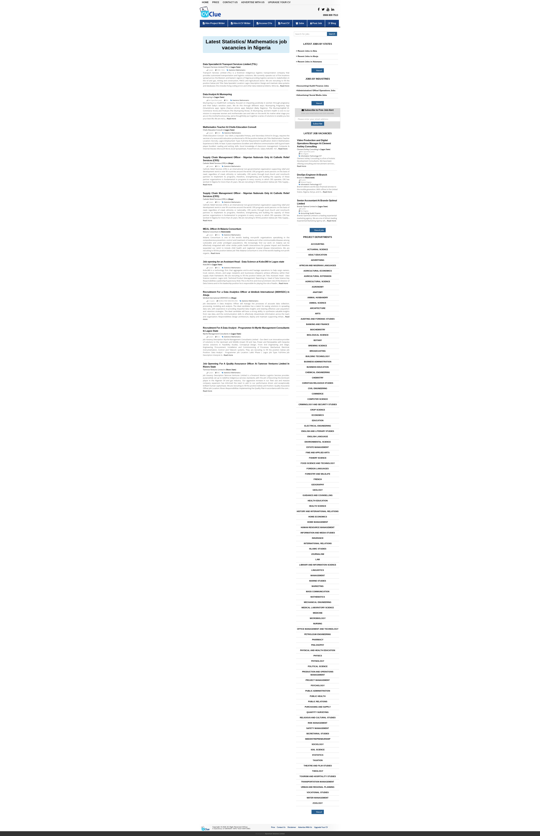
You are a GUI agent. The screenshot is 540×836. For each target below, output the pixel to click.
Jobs (301, 23)
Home (205, 2)
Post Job (317, 23)
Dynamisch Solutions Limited (274, 834)
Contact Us (230, 2)
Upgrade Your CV (279, 2)
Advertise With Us (253, 2)
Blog (333, 23)
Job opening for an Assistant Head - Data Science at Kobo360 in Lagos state (243, 262)
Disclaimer (292, 827)
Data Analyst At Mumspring (217, 94)
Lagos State (235, 67)
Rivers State (231, 369)
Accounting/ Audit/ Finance (310, 213)
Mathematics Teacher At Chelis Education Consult (229, 127)
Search (332, 33)
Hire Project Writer (215, 23)
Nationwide (225, 232)
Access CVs (265, 23)
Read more (284, 86)
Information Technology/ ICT (311, 156)
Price (215, 2)
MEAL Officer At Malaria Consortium (222, 229)
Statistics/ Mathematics (237, 70)
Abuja (231, 163)
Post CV (285, 23)
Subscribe (317, 123)
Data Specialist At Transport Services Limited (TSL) (230, 64)
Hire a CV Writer (241, 23)
